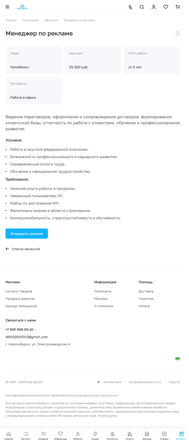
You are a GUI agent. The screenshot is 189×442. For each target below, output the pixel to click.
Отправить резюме (26, 233)
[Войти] (153, 7)
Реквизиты (103, 291)
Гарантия (146, 298)
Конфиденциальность (145, 382)
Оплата (144, 306)
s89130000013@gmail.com (27, 337)
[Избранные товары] (165, 7)
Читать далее (107, 415)
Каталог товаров (19, 291)
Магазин (101, 298)
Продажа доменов (20, 298)
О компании (103, 306)
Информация (105, 282)
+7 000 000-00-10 (19, 329)
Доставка (146, 291)
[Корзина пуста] (177, 7)
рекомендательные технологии (94, 395)
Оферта (174, 382)
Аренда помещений (21, 306)
